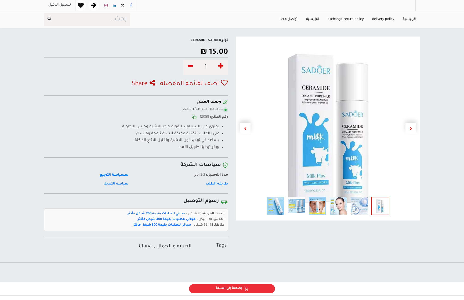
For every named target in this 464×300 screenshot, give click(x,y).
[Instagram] (106, 5)
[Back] (93, 5)
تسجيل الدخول (59, 5)
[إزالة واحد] (190, 67)
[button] (410, 128)
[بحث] (49, 19)
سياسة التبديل (116, 184)
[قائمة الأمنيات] (80, 5)
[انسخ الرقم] (194, 117)
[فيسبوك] (131, 5)
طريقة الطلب (217, 184)
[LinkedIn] (114, 5)
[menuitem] (409, 19)
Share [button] (139, 84)
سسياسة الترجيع (114, 175)
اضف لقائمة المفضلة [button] (189, 84)
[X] (122, 5)
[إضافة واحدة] (221, 67)
